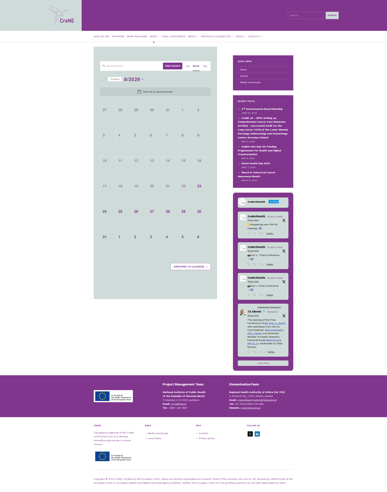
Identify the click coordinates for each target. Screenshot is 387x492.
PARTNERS (118, 36)
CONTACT (254, 36)
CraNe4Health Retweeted (269, 307)
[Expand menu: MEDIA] (197, 36)
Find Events (172, 65)
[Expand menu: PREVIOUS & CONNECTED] (232, 36)
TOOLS (239, 36)
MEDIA (192, 36)
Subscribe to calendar (189, 266)
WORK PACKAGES (137, 36)
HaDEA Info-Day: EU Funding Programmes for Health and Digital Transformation (259, 150)
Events (244, 76)
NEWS (153, 36)
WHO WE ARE (101, 36)
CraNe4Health (256, 216)
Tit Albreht (254, 311)
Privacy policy (207, 438)
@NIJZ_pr (253, 343)
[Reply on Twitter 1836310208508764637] (249, 352)
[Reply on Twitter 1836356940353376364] (249, 264)
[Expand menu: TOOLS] (245, 36)
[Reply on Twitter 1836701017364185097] (249, 234)
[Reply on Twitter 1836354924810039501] (249, 295)
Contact (203, 433)
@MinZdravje (273, 340)
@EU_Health (254, 333)
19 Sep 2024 (253, 220)
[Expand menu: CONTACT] (261, 36)
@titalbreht (272, 312)
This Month (114, 79)
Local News (154, 438)
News (243, 69)
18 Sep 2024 (253, 251)
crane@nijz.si (178, 403)
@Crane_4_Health (275, 323)
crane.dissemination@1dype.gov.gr (257, 400)
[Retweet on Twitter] (255, 307)
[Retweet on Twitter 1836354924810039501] (255, 295)
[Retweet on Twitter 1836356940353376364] (255, 264)
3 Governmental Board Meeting (262, 109)
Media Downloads (250, 82)
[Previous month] (101, 79)
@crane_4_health (275, 216)
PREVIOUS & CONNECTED (216, 36)
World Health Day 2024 (256, 163)
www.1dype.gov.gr (251, 407)
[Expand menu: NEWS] (158, 36)
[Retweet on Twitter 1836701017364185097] (255, 234)
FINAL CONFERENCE (174, 36)
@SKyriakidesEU (274, 330)
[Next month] (105, 79)
